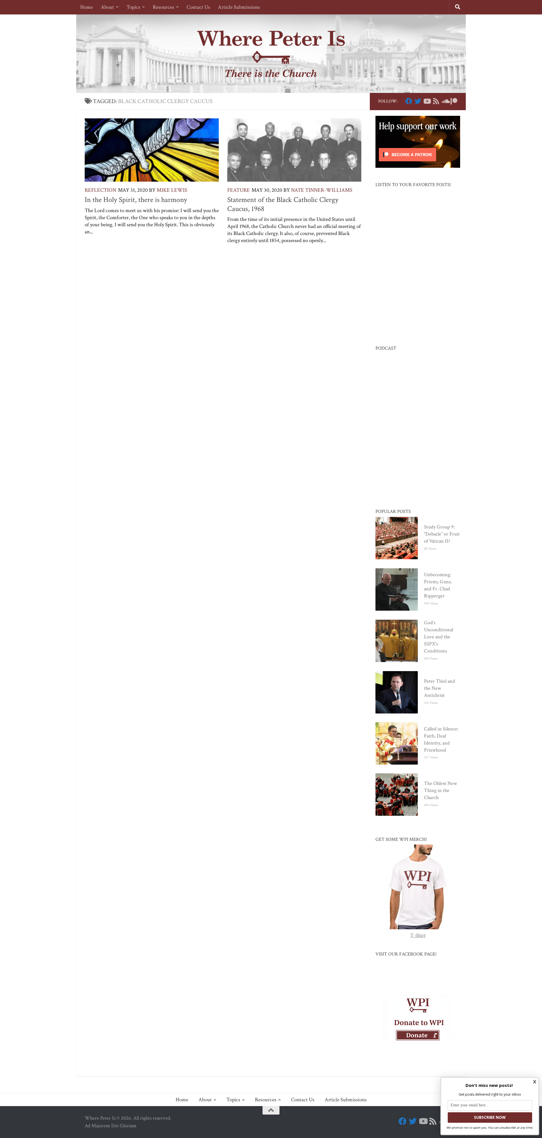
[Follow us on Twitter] (417, 101)
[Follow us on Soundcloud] (445, 101)
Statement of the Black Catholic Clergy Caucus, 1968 (282, 204)
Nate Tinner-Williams (321, 190)
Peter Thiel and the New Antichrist (439, 688)
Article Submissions (239, 7)
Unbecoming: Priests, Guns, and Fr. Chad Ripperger (438, 585)
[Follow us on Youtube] (426, 101)
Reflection (100, 190)
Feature (238, 190)
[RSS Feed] (435, 101)
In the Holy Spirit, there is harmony (136, 199)
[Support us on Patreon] (454, 101)
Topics (133, 7)
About (107, 7)
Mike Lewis (172, 190)
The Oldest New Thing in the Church (440, 790)
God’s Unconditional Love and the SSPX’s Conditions (438, 636)
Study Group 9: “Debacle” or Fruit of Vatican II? (442, 534)
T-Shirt (418, 935)
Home (86, 7)
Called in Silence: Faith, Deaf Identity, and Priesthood (441, 739)
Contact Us (198, 7)
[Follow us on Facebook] (408, 101)
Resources (163, 7)
